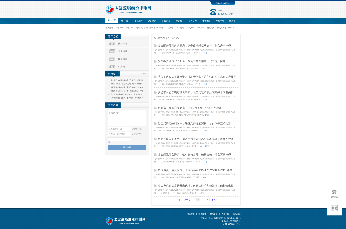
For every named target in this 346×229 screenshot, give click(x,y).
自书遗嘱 (180, 28)
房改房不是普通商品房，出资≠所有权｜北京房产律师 (190, 107)
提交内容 (127, 147)
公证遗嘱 (149, 28)
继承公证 (129, 28)
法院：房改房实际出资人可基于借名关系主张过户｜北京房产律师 (197, 76)
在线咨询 (219, 3)
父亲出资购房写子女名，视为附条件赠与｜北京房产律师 (191, 61)
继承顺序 (139, 21)
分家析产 (119, 28)
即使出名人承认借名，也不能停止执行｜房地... (127, 91)
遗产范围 (109, 28)
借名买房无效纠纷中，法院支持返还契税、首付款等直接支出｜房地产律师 (198, 123)
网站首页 (112, 20)
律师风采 (200, 28)
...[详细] (204, 53)
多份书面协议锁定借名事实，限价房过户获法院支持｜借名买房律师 (198, 92)
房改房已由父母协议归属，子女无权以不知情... (127, 80)
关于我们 (125, 21)
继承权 (179, 21)
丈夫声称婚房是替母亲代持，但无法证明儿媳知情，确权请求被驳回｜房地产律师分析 (198, 185)
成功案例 (214, 214)
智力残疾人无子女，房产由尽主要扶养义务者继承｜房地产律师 (196, 139)
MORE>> (144, 74)
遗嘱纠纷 (139, 28)
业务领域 (206, 21)
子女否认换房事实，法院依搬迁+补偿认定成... (127, 94)
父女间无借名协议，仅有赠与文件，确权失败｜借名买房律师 (194, 154)
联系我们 (226, 3)
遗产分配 (193, 21)
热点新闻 (220, 28)
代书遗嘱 (159, 28)
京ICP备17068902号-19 (232, 224)
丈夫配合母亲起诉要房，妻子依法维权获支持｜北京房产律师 (194, 45)
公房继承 (170, 28)
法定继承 (152, 21)
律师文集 (190, 28)
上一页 (187, 200)
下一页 (214, 200)
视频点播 (210, 28)
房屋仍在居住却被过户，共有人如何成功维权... (127, 84)
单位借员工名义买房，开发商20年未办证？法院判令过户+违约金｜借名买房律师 (198, 170)
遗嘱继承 (166, 21)
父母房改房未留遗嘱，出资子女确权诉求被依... (127, 87)
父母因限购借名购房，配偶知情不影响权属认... (127, 98)
